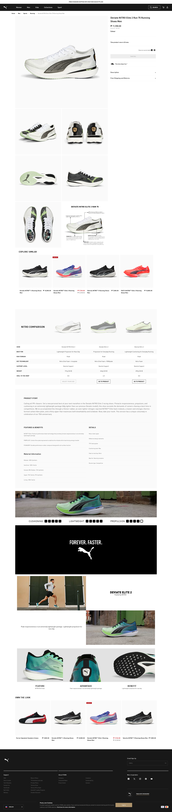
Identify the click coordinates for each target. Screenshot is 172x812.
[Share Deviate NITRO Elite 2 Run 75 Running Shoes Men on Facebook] (151, 50)
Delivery (6, 792)
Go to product (103, 381)
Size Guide (6, 787)
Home (13, 13)
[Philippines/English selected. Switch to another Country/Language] (14, 807)
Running (32, 13)
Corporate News (62, 780)
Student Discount (35, 792)
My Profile (6, 790)
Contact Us (7, 785)
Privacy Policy (34, 783)
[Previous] (22, 275)
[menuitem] (18, 7)
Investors (88, 778)
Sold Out (133, 56)
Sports (25, 13)
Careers (88, 783)
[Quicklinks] (167, 7)
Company (61, 778)
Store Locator (7, 780)
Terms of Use (34, 785)
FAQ (5, 778)
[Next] (150, 275)
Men (19, 13)
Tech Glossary (7, 783)
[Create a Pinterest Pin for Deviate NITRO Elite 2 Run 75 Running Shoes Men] (154, 50)
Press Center (62, 783)
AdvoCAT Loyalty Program (38, 790)
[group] (35, 275)
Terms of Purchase (36, 787)
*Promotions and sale (37, 780)
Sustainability (89, 780)
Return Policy (34, 778)
